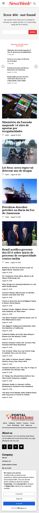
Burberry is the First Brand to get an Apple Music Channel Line (17, 269)
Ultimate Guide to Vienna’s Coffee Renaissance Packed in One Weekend (17, 385)
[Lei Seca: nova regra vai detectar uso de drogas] (19, 151)
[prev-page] (3, 66)
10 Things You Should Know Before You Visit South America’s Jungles (18, 377)
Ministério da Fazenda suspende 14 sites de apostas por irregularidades (19, 51)
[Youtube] (21, 446)
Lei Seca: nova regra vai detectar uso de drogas (18, 60)
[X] (15, 446)
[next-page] (36, 66)
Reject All (19, 499)
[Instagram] (10, 446)
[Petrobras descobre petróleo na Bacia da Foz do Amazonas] (19, 191)
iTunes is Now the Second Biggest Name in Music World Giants (19, 302)
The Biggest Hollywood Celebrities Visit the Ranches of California (18, 327)
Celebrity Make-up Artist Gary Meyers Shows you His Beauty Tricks (18, 335)
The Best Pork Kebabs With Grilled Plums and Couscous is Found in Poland (19, 394)
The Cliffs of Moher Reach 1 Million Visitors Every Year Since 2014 (16, 360)
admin (7, 135)
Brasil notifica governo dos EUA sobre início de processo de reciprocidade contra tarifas (17, 78)
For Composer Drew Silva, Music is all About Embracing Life (17, 277)
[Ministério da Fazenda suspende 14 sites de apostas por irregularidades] (19, 106)
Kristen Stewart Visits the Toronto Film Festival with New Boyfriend (18, 344)
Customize (19, 494)
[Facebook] (4, 446)
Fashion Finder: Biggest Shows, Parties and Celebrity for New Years (18, 310)
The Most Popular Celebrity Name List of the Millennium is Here (19, 319)
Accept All (19, 503)
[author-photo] (3, 135)
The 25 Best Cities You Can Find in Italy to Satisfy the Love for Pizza (18, 352)
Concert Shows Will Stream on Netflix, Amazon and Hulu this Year (18, 294)
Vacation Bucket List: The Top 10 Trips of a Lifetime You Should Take (19, 369)
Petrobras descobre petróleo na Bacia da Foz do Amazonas (17, 69)
